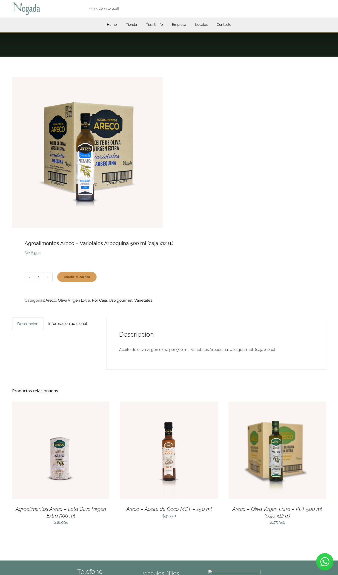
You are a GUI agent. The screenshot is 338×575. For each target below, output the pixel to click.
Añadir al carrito (77, 277)
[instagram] (207, 9)
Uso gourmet (121, 300)
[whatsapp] (223, 9)
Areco (51, 300)
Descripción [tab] (27, 323)
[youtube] (215, 9)
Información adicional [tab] (67, 323)
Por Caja (99, 300)
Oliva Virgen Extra (74, 300)
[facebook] (199, 9)
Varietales (143, 300)
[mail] (231, 9)
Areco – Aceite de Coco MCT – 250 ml (169, 509)
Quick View (80, 451)
